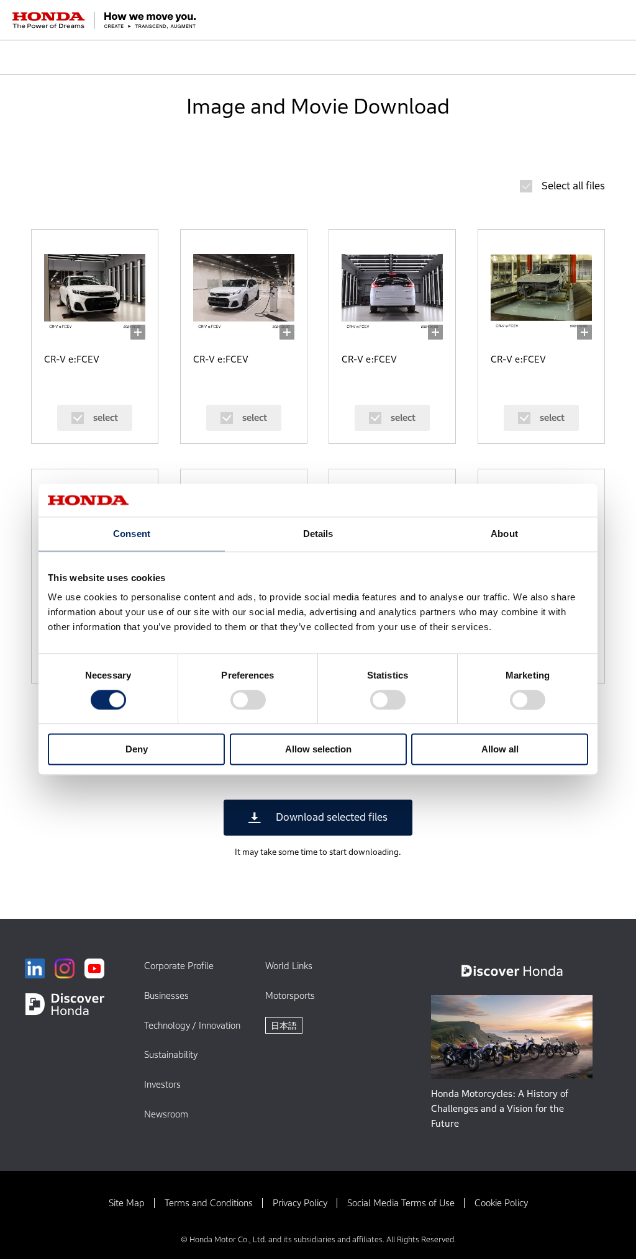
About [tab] (504, 533)
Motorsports (290, 995)
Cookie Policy (501, 1203)
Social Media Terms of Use (401, 1203)
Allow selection (318, 749)
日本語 (284, 1025)
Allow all (500, 749)
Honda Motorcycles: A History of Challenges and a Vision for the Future (499, 1108)
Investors (162, 1084)
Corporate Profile (179, 965)
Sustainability (171, 1054)
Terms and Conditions (209, 1203)
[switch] (248, 700)
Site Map (127, 1203)
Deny (136, 749)
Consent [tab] (131, 533)
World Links (288, 965)
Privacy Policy (300, 1203)
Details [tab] (318, 533)
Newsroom (166, 1114)
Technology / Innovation (192, 1025)
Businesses (166, 995)
